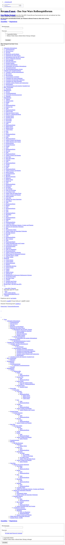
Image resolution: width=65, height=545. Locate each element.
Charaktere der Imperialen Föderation (25, 351)
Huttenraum (19, 451)
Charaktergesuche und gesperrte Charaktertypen (22, 356)
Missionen (12, 359)
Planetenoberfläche (24, 375)
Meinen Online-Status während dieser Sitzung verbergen (21, 35)
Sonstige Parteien (20, 335)
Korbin (18, 433)
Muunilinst (19, 479)
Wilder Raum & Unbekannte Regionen (20, 516)
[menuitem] (5, 291)
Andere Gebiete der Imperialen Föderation (27, 494)
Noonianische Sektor (21, 493)
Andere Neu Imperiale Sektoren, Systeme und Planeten (30, 489)
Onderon (18, 427)
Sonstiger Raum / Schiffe (16, 517)
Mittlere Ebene (26, 397)
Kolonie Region (14, 411)
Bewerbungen (20, 346)
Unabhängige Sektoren (19, 507)
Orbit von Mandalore (25, 512)
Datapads (12, 367)
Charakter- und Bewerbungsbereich (19, 344)
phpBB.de (18, 303)
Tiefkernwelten (17, 371)
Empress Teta (19, 377)
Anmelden (4, 21)
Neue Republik (20, 332)
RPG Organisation (11, 358)
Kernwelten (13, 388)
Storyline (12, 325)
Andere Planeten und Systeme (27, 410)
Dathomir (18, 483)
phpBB (9, 301)
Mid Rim (12, 441)
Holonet (12, 362)
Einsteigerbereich (14, 322)
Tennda (18, 431)
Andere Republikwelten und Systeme (25, 506)
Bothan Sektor (23, 446)
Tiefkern (12, 369)
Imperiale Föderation (21, 333)
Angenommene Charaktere (20, 348)
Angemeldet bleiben (12, 34)
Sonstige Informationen (19, 336)
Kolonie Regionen (18, 413)
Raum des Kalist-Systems (26, 382)
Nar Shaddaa (26, 454)
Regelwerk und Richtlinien (17, 326)
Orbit (21, 374)
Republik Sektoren (18, 496)
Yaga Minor (19, 466)
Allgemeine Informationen (13, 321)
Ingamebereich (10, 361)
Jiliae (17, 492)
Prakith (18, 372)
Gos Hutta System (8, 15)
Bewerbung (16, 345)
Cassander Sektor (20, 487)
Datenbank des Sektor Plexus (17, 328)
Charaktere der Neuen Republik (24, 352)
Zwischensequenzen (15, 364)
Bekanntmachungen (15, 339)
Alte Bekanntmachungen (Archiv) (21, 341)
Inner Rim (12, 424)
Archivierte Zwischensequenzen (21, 365)
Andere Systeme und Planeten (24, 408)
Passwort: (4, 31)
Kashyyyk (19, 447)
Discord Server (14, 323)
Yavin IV (18, 497)
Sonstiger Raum (20, 385)
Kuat (17, 400)
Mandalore (19, 510)
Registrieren (13, 21)
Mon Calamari (20, 502)
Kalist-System (19, 381)
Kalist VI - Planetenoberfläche (27, 384)
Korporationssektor (21, 509)
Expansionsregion (14, 440)
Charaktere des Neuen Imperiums (24, 349)
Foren (5, 319)
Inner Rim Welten (17, 425)
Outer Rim (12, 463)
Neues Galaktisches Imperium (23, 331)
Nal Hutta (22, 453)
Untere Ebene (26, 398)
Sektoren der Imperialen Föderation (22, 490)
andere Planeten (24, 438)
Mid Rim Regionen (18, 443)
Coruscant (19, 391)
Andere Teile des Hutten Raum (27, 459)
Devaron (18, 418)
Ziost (17, 474)
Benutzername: (5, 26)
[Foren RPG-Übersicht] (1, 8)
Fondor (18, 414)
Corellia (18, 404)
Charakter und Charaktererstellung (15, 342)
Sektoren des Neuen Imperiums (21, 464)
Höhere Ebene (26, 395)
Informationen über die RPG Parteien (22, 329)
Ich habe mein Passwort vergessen (13, 533)
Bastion (18, 470)
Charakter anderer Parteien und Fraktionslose (27, 354)
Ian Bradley (13, 298)
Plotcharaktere (20, 355)
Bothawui (18, 444)
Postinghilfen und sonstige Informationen (26, 338)
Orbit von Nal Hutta (28, 456)
